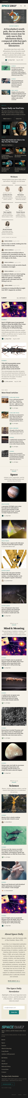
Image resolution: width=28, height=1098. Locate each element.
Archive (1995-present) (8, 1054)
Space (3, 1043)
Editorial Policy (6, 1066)
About (3, 1061)
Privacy (14, 1094)
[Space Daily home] (9, 5)
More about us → (14, 980)
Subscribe (5, 1)
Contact (4, 1072)
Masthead (4, 1063)
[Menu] (24, 5)
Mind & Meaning (6, 1048)
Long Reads (5, 1051)
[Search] (21, 5)
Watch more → (7, 118)
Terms (20, 1094)
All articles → (21, 298)
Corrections (5, 1069)
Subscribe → (8, 1084)
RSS (10, 1087)
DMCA (24, 1094)
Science (4, 1045)
